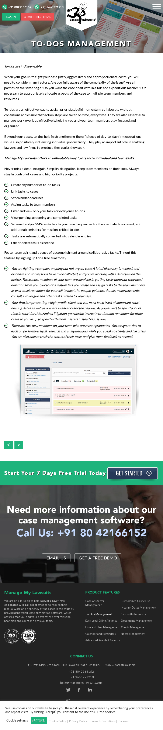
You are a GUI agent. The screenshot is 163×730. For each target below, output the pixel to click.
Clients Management (133, 627)
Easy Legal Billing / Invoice (101, 620)
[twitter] (68, 690)
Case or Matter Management (94, 603)
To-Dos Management (98, 614)
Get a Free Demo (98, 557)
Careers (123, 721)
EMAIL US (56, 557)
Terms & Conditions (103, 721)
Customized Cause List (136, 601)
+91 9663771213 (52, 7)
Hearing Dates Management (139, 607)
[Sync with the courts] (9, 443)
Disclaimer (39, 721)
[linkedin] (90, 690)
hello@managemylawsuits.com (81, 682)
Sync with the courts (133, 614)
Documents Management (136, 620)
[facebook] (79, 690)
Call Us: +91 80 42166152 (81, 533)
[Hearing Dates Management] (19, 443)
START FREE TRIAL (37, 16)
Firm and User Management (102, 627)
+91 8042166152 (19, 7)
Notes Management (133, 633)
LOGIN (11, 16)
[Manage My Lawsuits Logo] (81, 15)
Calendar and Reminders (100, 633)
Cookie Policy (57, 721)
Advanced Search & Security (102, 640)
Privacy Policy (78, 721)
